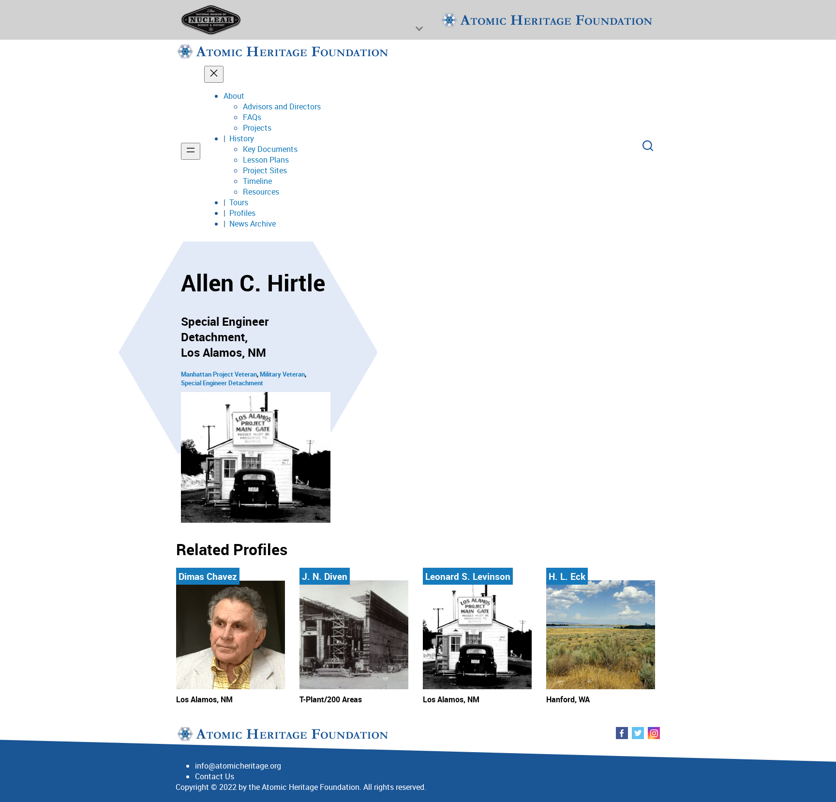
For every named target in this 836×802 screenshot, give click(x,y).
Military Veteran (282, 374)
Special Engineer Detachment (222, 382)
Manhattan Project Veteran (219, 374)
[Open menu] (190, 151)
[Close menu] (214, 74)
